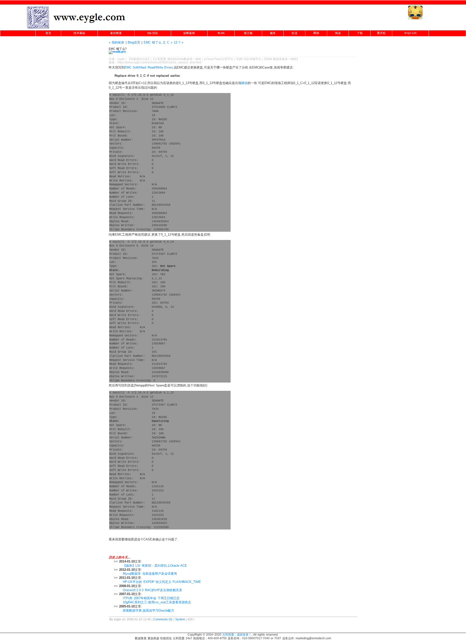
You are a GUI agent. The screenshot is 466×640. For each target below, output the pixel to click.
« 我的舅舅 (116, 42)
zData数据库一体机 (188, 59)
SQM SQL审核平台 (248, 59)
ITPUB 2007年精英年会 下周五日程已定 (151, 598)
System (180, 619)
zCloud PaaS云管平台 (218, 59)
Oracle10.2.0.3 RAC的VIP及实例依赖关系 (152, 590)
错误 (244, 83)
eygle (121, 59)
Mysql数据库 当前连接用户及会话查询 (150, 573)
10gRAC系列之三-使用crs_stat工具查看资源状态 (157, 602)
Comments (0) (162, 619)
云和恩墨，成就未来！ (236, 634)
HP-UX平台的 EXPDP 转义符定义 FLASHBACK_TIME (162, 582)
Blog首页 (134, 42)
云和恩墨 (160, 59)
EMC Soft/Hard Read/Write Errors (149, 67)
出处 (145, 59)
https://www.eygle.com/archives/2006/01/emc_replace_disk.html (159, 62)
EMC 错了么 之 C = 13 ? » (163, 42)
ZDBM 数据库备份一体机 (280, 59)
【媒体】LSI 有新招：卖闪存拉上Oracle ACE (155, 565)
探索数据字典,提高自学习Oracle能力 (148, 610)
